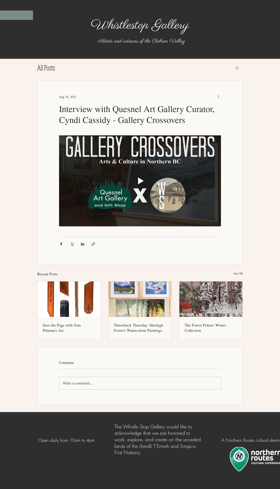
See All (238, 273)
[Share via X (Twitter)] (72, 244)
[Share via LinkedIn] (82, 244)
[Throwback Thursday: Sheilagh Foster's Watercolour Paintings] (140, 299)
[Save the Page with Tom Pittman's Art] (69, 299)
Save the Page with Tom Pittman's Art (62, 327)
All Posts (46, 68)
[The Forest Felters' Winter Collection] (211, 299)
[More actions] (218, 96)
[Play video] (140, 180)
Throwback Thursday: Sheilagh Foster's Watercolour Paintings (138, 327)
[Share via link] (93, 244)
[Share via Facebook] (61, 244)
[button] (237, 67)
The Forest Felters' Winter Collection (205, 327)
